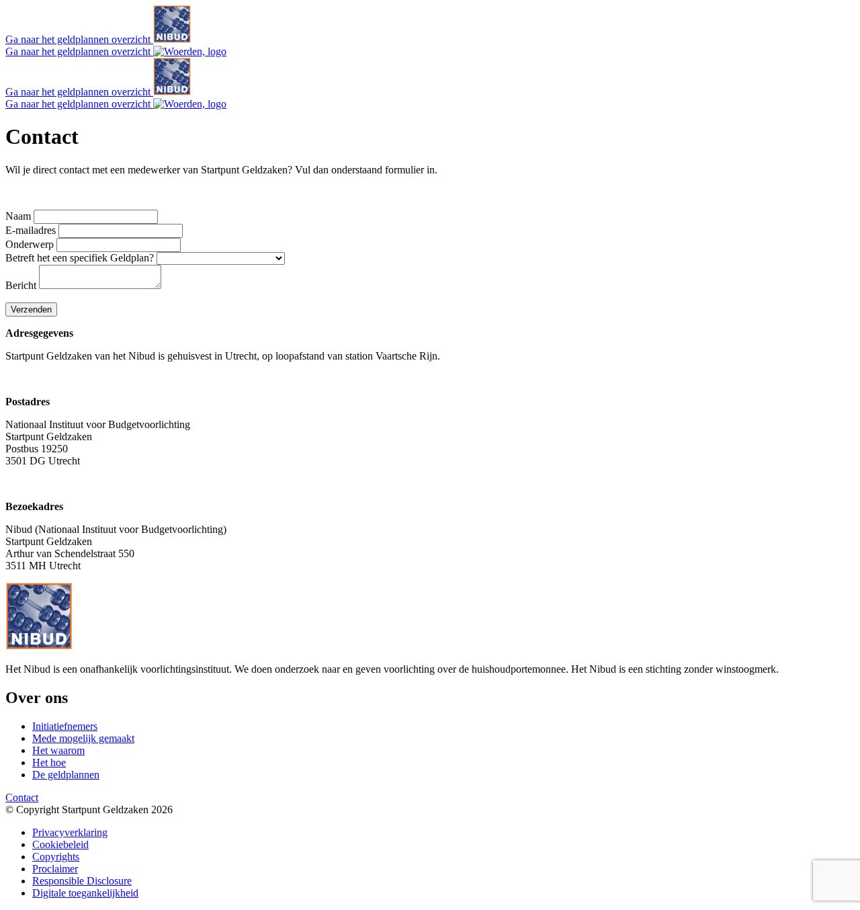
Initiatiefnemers (64, 726)
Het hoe (49, 762)
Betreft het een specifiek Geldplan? (79, 257)
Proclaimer (55, 868)
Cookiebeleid (60, 844)
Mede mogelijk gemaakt (83, 738)
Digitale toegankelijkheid (85, 893)
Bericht (20, 285)
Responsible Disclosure (82, 880)
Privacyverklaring (70, 832)
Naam (18, 216)
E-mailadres (30, 230)
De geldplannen (65, 774)
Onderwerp (29, 244)
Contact (21, 797)
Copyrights (55, 856)
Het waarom (58, 750)
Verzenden (31, 309)
